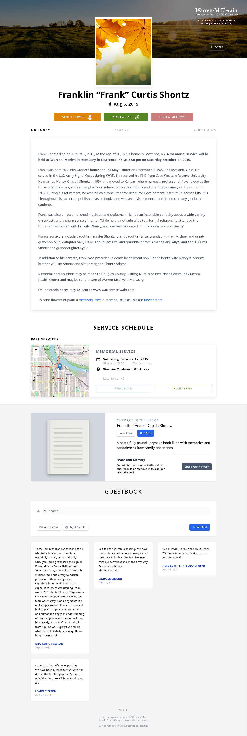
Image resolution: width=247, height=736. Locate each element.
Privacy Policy (113, 720)
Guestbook (205, 130)
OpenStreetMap (127, 725)
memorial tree (90, 300)
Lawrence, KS (113, 379)
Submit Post (200, 527)
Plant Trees (183, 388)
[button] (60, 367)
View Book (126, 433)
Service (122, 130)
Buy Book (145, 433)
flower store (153, 300)
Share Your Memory (197, 466)
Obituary (40, 130)
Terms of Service (133, 720)
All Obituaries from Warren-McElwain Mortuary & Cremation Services (216, 22)
